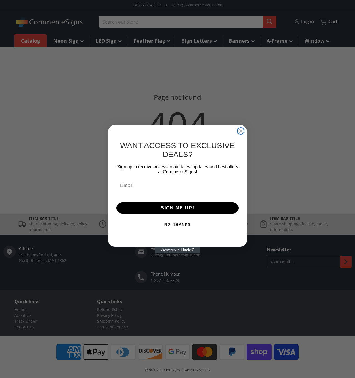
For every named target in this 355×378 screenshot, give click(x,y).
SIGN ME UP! (177, 207)
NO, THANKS (177, 225)
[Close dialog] (240, 131)
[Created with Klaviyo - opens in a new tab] (177, 250)
